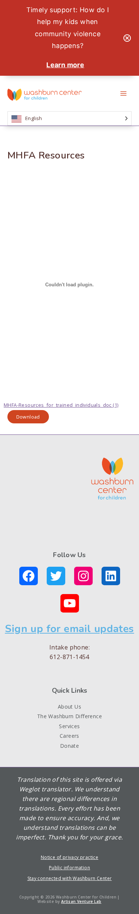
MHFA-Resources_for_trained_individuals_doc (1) (61, 405)
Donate (69, 745)
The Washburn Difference (69, 716)
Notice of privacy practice (69, 857)
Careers (69, 735)
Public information (69, 867)
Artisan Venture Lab (81, 901)
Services (69, 726)
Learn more (65, 65)
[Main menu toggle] (123, 93)
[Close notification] (127, 38)
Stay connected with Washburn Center (69, 878)
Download (28, 416)
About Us (69, 706)
